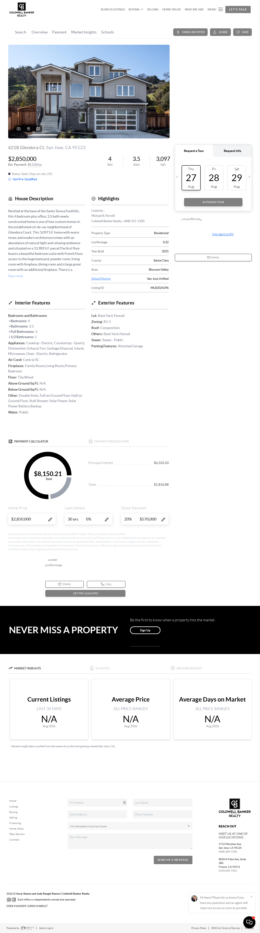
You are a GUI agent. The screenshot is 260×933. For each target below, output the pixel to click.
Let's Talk (238, 9)
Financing (15, 823)
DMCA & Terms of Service (225, 928)
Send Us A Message (173, 859)
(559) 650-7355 (228, 870)
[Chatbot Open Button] (249, 922)
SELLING (153, 9)
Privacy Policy (199, 928)
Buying (13, 812)
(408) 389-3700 (228, 851)
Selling (13, 817)
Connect (14, 839)
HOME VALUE (171, 9)
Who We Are (17, 834)
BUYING (134, 9)
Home (12, 800)
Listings (13, 806)
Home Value (16, 828)
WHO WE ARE (194, 9)
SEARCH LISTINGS (113, 9)
